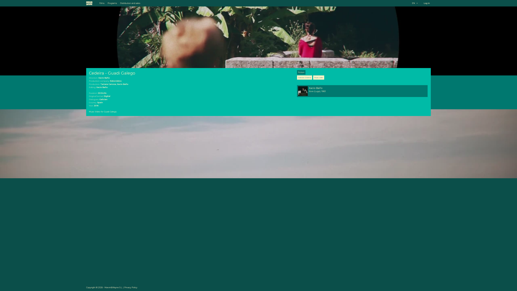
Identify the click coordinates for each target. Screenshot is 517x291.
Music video (318, 78)
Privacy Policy (130, 287)
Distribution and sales (130, 3)
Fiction (301, 72)
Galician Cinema (304, 78)
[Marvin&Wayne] (89, 3)
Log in (427, 3)
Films (101, 3)
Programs (112, 3)
